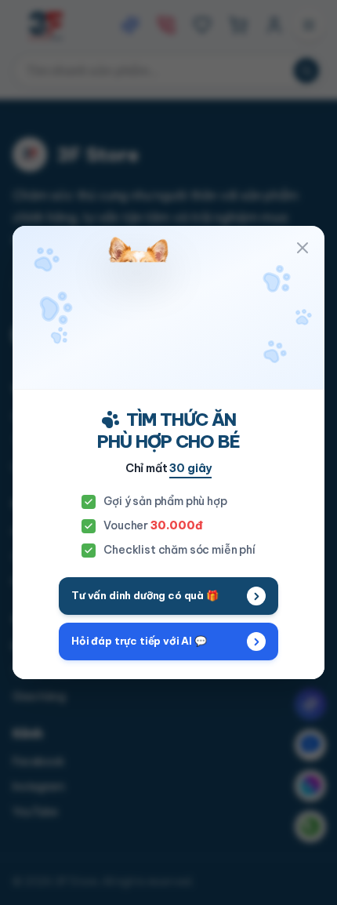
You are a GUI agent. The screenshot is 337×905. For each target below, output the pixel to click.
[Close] (302, 247)
